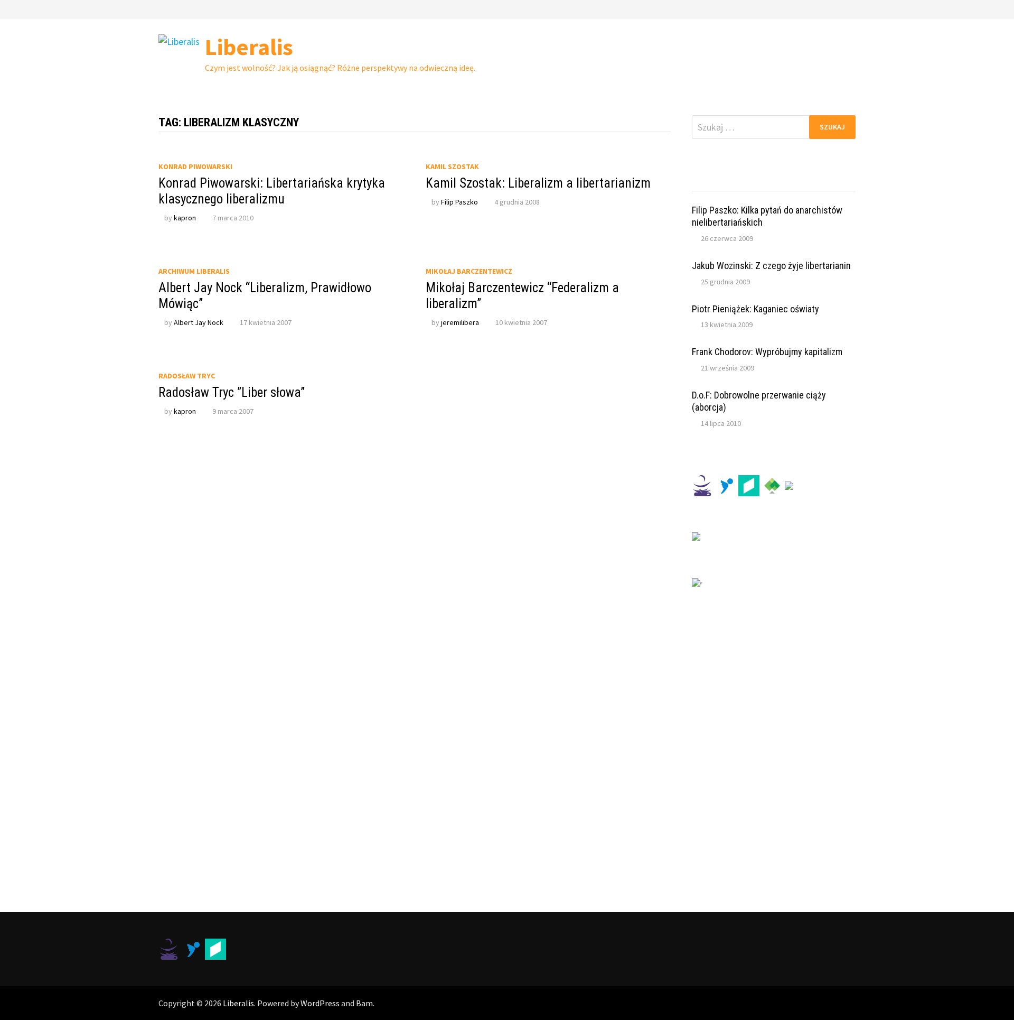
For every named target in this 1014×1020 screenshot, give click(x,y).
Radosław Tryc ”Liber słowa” (231, 392)
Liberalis (249, 46)
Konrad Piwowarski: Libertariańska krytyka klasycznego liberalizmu (271, 191)
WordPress (320, 1003)
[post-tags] (835, 181)
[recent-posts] (753, 181)
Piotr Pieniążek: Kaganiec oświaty (755, 308)
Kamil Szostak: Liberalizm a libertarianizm (538, 183)
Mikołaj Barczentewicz (469, 271)
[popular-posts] (712, 181)
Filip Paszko (459, 202)
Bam (364, 1003)
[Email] (850, 8)
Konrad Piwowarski (195, 166)
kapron (185, 217)
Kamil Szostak (452, 166)
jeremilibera (460, 322)
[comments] (794, 181)
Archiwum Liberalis (194, 271)
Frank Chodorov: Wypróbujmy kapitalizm (767, 351)
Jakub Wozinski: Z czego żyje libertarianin (771, 265)
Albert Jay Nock (198, 322)
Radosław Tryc (186, 376)
